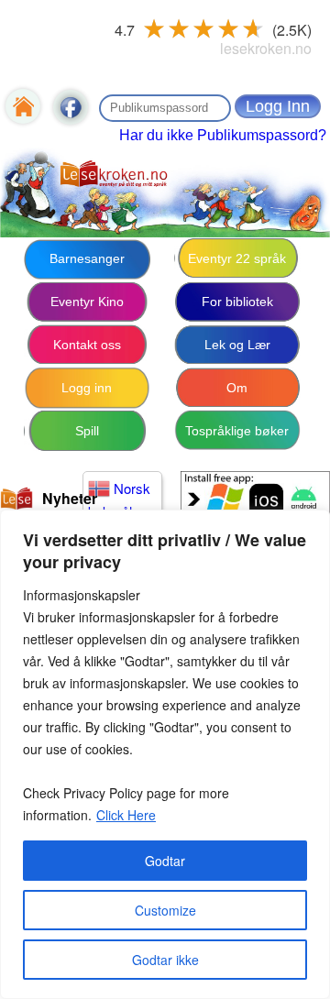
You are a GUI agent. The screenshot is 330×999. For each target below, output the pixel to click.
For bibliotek (237, 301)
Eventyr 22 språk (237, 258)
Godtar (165, 860)
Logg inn (86, 387)
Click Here (126, 815)
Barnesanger (87, 258)
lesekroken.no (266, 48)
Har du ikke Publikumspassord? (222, 135)
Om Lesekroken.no (237, 395)
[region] (165, 754)
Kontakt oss (87, 344)
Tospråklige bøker (237, 430)
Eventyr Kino (87, 301)
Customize (165, 910)
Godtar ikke (165, 959)
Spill (87, 430)
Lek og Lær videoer (237, 352)
